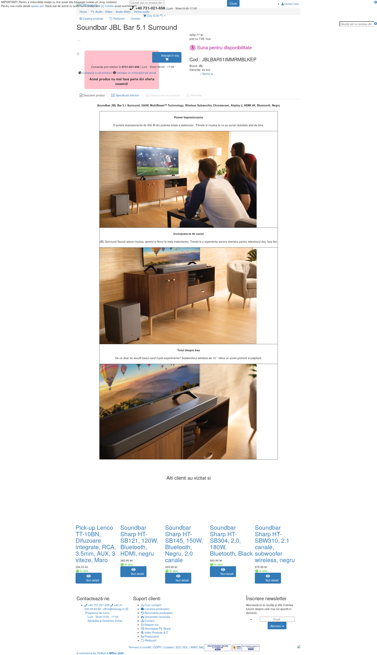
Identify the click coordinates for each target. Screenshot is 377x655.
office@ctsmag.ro (113, 609)
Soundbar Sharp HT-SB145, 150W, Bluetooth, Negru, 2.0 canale (184, 543)
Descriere (93, 95)
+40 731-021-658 (98, 605)
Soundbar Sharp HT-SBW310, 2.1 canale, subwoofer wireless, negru (275, 543)
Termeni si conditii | (141, 647)
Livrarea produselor (156, 609)
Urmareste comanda (157, 617)
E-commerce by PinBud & (100, 653)
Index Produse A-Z (156, 632)
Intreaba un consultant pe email (136, 73)
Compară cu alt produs (96, 73)
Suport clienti (146, 598)
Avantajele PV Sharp (157, 628)
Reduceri (150, 640)
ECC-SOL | (183, 647)
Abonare (276, 626)
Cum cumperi (152, 605)
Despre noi (151, 625)
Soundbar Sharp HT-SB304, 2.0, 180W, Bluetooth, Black (231, 540)
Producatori (151, 636)
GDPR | (158, 647)
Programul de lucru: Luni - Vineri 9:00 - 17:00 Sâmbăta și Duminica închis (103, 617)
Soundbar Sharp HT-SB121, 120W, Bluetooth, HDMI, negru (139, 540)
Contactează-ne (93, 598)
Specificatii (127, 95)
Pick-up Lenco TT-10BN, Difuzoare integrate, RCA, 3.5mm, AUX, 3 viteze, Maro (96, 543)
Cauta (233, 3)
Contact (149, 621)
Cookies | (169, 647)
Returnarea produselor (158, 613)
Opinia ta (207, 74)
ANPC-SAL (197, 647)
